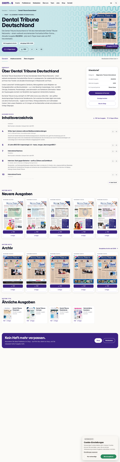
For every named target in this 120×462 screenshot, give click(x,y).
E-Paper (17, 236)
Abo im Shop (102, 103)
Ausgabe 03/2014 (32, 253)
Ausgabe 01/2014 (55, 253)
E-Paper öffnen (113, 118)
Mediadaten (36, 3)
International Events (14, 172)
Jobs (58, 3)
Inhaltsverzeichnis (15, 58)
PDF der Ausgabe (100, 118)
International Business (15, 148)
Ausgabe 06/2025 (102, 199)
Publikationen (26, 3)
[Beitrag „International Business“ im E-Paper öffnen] (116, 148)
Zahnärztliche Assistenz (87, 309)
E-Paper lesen (11, 49)
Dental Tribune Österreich (17, 309)
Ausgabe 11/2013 (102, 253)
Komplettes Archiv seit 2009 (107, 248)
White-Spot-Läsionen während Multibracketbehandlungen (27, 128)
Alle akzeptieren (108, 456)
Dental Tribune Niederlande (64, 309)
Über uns (45, 3)
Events (17, 3)
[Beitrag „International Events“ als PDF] (112, 172)
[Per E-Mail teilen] (41, 49)
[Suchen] (116, 3)
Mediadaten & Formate (102, 93)
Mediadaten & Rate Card (110, 59)
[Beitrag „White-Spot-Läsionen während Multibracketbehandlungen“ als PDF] (112, 129)
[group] (60, 151)
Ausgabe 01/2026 (32, 199)
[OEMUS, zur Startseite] (7, 3)
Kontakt (69, 3)
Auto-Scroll (113, 182)
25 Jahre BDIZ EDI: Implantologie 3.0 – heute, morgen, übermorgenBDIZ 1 (32, 142)
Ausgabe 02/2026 (8, 199)
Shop (63, 3)
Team (52, 3)
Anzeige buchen (102, 98)
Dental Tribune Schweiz (40, 309)
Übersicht (5, 58)
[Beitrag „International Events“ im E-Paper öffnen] (116, 172)
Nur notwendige (92, 456)
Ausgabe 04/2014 (8, 253)
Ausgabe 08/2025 (55, 199)
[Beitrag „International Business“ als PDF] (112, 148)
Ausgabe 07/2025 (79, 199)
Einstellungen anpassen (91, 452)
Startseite (4, 10)
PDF (25, 49)
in (36, 49)
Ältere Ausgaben (29, 58)
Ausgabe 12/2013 (79, 253)
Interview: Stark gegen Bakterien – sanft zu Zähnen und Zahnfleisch (30, 158)
